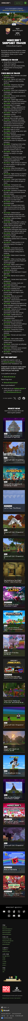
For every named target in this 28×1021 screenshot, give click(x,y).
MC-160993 (7, 157)
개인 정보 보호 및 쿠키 (5, 1013)
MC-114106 (7, 85)
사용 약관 (3, 1015)
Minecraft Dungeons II (7, 929)
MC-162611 (7, 268)
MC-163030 (7, 300)
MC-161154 (7, 168)
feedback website (19, 388)
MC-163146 (7, 324)
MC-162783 (7, 276)
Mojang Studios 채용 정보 (7, 940)
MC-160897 (7, 144)
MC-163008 (7, 283)
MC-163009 (7, 287)
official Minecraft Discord (13, 392)
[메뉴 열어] (25, 3)
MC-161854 (7, 190)
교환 (3, 971)
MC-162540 (7, 264)
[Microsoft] (5, 1010)
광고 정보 (12, 1015)
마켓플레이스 (5, 949)
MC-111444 (7, 79)
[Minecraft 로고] (6, 3)
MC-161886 (7, 205)
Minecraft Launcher (9, 362)
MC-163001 (7, 279)
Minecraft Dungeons (6, 930)
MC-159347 (7, 112)
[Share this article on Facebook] (24, 398)
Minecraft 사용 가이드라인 (8, 998)
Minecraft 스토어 (6, 951)
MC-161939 (7, 218)
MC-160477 (7, 120)
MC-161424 (7, 179)
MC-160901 (7, 151)
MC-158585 (7, 107)
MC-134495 (7, 103)
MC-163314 (7, 348)
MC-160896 (7, 138)
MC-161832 (7, 185)
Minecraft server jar (9, 376)
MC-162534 (7, 259)
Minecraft (4, 927)
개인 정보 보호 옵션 (8, 1017)
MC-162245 (7, 233)
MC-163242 (7, 339)
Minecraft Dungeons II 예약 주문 (13, 10)
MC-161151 (7, 162)
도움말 (3, 958)
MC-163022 (7, 296)
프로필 (3, 969)
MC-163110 (7, 320)
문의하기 (4, 965)
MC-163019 (7, 290)
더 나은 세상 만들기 (6, 942)
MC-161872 (7, 196)
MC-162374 (7, 242)
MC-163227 (7, 335)
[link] (4, 911)
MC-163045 (7, 303)
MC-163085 (7, 309)
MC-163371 (7, 351)
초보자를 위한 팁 (5, 956)
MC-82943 (7, 75)
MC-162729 (7, 272)
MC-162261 (7, 237)
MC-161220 (7, 174)
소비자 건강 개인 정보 (16, 1013)
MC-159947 (7, 116)
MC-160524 (7, 127)
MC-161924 (7, 212)
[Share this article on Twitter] (15, 398)
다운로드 (4, 963)
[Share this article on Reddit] (19, 398)
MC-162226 (7, 227)
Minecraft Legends (6, 932)
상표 (7, 1015)
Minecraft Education (6, 934)
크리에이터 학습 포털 (6, 939)
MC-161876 (7, 201)
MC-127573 (7, 90)
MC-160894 (7, 131)
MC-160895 (7, 135)
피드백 (3, 959)
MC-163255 (7, 344)
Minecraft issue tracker (10, 382)
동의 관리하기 (18, 998)
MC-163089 (7, 314)
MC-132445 (7, 99)
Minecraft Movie (5, 944)
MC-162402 (7, 248)
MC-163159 (7, 329)
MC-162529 (7, 255)
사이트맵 (4, 961)
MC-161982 (7, 222)
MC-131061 (7, 96)
